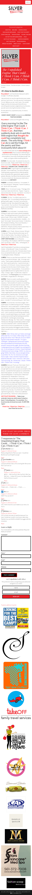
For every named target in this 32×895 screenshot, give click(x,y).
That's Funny (26, 43)
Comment (4, 534)
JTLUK (25, 36)
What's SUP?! (16, 46)
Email (3, 560)
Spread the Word (7, 43)
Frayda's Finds (16, 34)
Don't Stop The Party (23, 32)
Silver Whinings (21, 41)
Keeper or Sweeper (23, 39)
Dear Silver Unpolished (9, 32)
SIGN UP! (16, 596)
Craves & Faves (23, 30)
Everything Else (5, 34)
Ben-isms (14, 30)
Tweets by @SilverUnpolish (8, 605)
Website (3, 567)
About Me (8, 30)
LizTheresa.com (17, 893)
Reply (2, 457)
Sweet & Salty (17, 43)
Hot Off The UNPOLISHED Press (13, 36)
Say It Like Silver (10, 41)
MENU (28, 2)
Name (3, 553)
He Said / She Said (26, 34)
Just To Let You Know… (10, 39)
